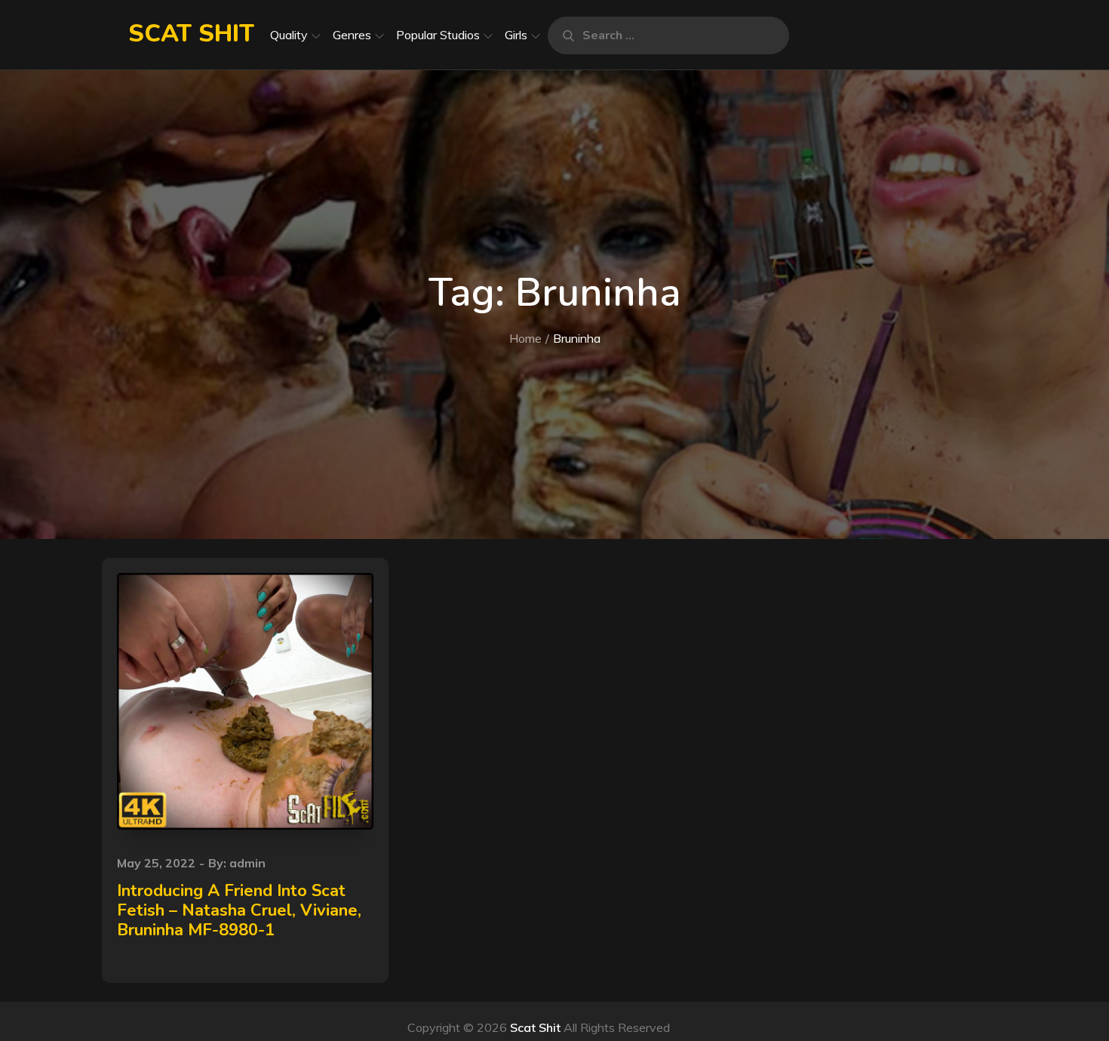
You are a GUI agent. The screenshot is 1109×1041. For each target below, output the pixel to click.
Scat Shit (191, 33)
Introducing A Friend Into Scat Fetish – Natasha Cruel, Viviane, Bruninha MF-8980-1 (239, 910)
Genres (352, 34)
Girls (516, 34)
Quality (289, 34)
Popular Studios (438, 34)
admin (247, 862)
